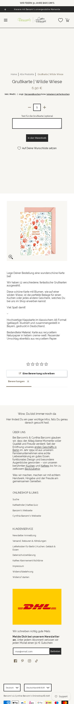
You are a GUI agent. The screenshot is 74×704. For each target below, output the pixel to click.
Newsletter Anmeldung (24, 535)
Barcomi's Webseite (22, 510)
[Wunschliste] (60, 20)
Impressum (18, 566)
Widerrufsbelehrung (23, 571)
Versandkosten (32, 94)
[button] (67, 20)
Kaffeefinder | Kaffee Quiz (25, 505)
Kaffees (45, 465)
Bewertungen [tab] (16, 381)
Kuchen (30, 465)
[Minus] (29, 107)
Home (14, 74)
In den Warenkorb (37, 138)
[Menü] (5, 20)
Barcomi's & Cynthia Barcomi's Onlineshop (23, 696)
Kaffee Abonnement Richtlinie (28, 560)
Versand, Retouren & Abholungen (29, 541)
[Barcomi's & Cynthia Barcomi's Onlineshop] (32, 20)
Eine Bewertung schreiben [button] (39, 373)
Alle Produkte (27, 74)
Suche (16, 499)
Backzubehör (32, 468)
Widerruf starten (21, 577)
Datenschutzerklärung (24, 555)
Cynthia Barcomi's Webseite (27, 515)
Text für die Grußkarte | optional (37, 116)
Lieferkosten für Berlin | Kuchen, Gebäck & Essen (34, 548)
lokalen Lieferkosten (58, 94)
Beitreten (55, 651)
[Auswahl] (44, 107)
